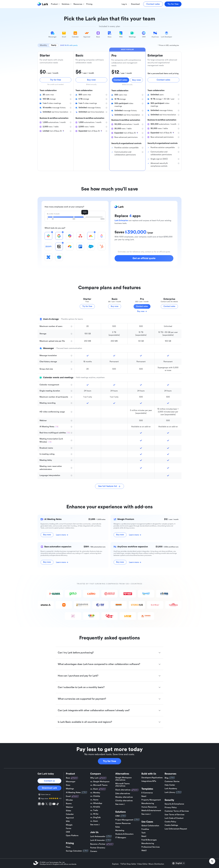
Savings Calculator (74, 851)
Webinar (69, 807)
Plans (68, 847)
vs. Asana (94, 800)
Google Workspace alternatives (123, 779)
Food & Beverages (149, 840)
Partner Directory (97, 848)
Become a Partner (97, 844)
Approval (70, 818)
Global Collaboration (150, 826)
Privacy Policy (171, 807)
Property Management (151, 800)
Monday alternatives (124, 797)
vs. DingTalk (95, 817)
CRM (117, 816)
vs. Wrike (94, 814)
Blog (166, 778)
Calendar (70, 814)
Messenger (70, 782)
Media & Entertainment (151, 810)
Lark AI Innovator (97, 840)
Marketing (119, 830)
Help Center (170, 785)
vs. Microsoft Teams (98, 785)
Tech (143, 833)
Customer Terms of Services (177, 811)
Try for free (109, 761)
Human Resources (123, 823)
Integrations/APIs (148, 781)
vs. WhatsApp (96, 803)
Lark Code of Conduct (174, 818)
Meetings (70, 789)
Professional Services (150, 847)
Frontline (145, 829)
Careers (93, 851)
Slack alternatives (123, 790)
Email (68, 796)
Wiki (68, 821)
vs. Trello (94, 810)
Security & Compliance (174, 804)
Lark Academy (171, 788)
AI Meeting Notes (73, 792)
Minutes (69, 800)
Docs (68, 785)
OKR (68, 832)
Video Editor (142, 864)
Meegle (69, 825)
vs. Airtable (95, 807)
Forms (68, 828)
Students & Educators (124, 834)
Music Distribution (156, 864)
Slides (68, 811)
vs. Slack (94, 789)
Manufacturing (147, 803)
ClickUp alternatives (124, 801)
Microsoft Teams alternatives (122, 785)
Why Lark (94, 778)
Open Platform (72, 835)
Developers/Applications (152, 778)
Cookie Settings (171, 825)
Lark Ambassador (97, 836)
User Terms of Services (174, 815)
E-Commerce (147, 793)
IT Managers (120, 838)
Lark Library (170, 792)
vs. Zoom (94, 821)
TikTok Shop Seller (128, 864)
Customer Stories (172, 781)
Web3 (144, 850)
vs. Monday (95, 793)
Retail (143, 796)
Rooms (69, 803)
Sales (117, 827)
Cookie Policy (170, 822)
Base (68, 778)
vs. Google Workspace (99, 782)
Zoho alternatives (122, 793)
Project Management (124, 820)
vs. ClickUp (95, 796)
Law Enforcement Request (176, 829)
